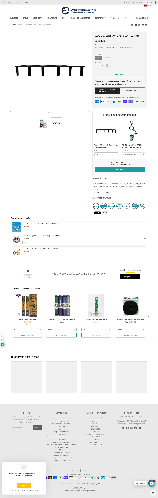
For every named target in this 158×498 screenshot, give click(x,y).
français (18, 2)
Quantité (98, 54)
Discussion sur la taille (61, 442)
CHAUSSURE (95, 429)
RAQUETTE (96, 421)
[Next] (88, 112)
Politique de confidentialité (61, 460)
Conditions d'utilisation (61, 453)
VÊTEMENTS (95, 426)
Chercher (61, 426)
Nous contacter (137, 417)
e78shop (82, 488)
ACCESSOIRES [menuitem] (124, 18)
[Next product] (149, 315)
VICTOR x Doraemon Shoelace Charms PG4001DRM (41, 223)
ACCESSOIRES (95, 442)
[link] (106, 131)
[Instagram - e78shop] (139, 25)
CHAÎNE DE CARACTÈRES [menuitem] (80, 18)
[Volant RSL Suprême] (27, 305)
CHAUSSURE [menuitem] (52, 18)
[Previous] (10, 112)
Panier (151, 2)
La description (99, 178)
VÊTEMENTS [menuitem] (37, 18)
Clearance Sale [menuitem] (141, 18)
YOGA (96, 439)
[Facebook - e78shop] (136, 25)
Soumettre (37, 427)
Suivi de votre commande (61, 424)
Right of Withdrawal (61, 432)
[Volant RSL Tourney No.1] (96, 305)
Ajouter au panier (27, 335)
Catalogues (61, 434)
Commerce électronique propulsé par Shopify (79, 491)
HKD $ (26, 2)
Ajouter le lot (119, 169)
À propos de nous (61, 421)
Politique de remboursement (61, 458)
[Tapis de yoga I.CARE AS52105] (62, 305)
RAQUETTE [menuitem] (14, 18)
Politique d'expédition (61, 455)
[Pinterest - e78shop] (143, 25)
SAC (95, 432)
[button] (79, 227)
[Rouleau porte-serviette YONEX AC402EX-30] (130, 305)
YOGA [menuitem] (112, 18)
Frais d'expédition (101, 47)
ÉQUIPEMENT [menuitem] (100, 18)
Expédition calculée (101, 198)
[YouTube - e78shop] (146, 25)
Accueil (13, 25)
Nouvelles (61, 429)
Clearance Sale (96, 445)
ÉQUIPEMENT (96, 437)
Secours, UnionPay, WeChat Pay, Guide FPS (61, 445)
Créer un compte (138, 2)
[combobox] (106, 154)
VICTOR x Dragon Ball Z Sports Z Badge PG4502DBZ (41, 236)
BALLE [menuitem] (25, 18)
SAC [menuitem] (63, 18)
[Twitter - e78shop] (132, 25)
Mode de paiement (61, 447)
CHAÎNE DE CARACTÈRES (95, 434)
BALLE (95, 424)
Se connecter (125, 2)
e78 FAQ (61, 450)
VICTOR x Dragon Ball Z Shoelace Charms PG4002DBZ (41, 248)
